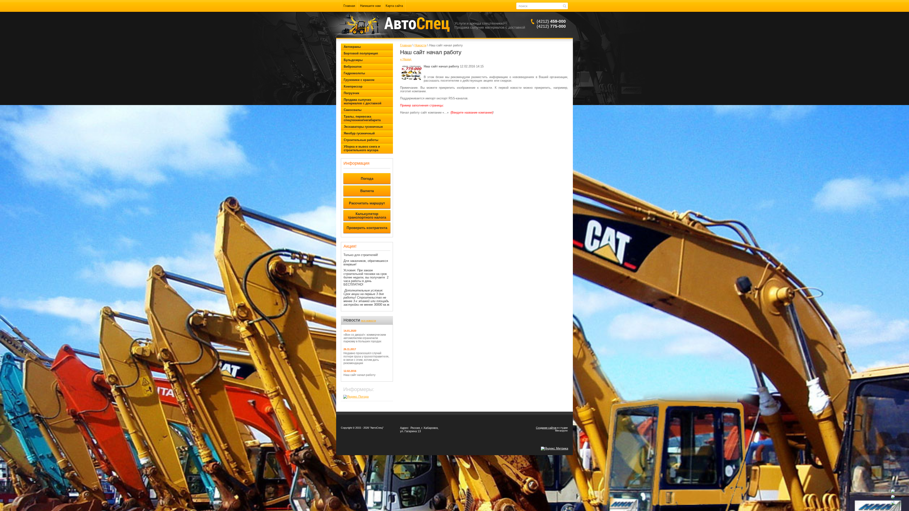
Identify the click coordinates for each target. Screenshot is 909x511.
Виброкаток (353, 66)
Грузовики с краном (359, 80)
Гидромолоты (354, 73)
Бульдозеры (353, 60)
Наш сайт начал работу (359, 375)
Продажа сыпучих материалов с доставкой (362, 101)
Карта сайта (394, 6)
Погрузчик (351, 93)
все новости (368, 320)
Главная (349, 6)
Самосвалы (352, 110)
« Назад (405, 59)
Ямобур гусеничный (359, 133)
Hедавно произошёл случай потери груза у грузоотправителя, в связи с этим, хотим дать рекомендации (366, 358)
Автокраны (352, 46)
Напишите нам (370, 6)
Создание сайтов (546, 427)
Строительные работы (361, 140)
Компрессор (353, 86)
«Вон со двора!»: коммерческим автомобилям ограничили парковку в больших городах (364, 338)
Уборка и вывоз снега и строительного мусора (362, 148)
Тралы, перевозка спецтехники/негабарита (362, 118)
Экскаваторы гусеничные (363, 126)
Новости (420, 45)
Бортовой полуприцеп (361, 53)
